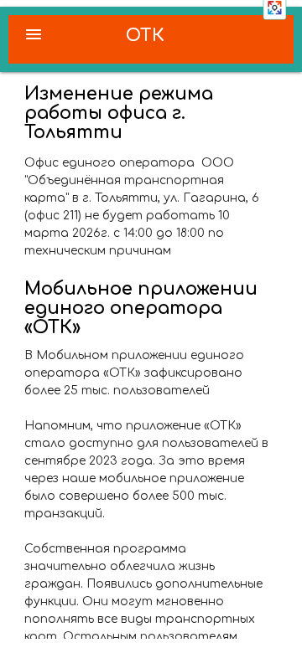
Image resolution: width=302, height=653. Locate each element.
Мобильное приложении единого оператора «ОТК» (141, 308)
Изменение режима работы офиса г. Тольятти (118, 113)
